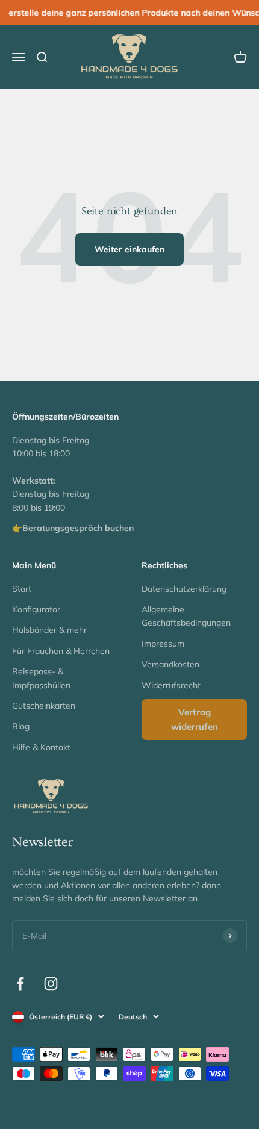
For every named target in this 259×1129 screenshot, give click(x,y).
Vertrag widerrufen (194, 719)
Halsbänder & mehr (49, 629)
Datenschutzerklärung (184, 588)
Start (21, 588)
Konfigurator (36, 609)
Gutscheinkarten (43, 705)
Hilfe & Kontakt (41, 747)
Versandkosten (170, 664)
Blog (21, 726)
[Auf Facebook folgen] (20, 983)
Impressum (163, 643)
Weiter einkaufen (129, 249)
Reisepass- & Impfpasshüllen (41, 678)
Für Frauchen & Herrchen (61, 650)
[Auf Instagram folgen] (51, 983)
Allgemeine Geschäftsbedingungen (186, 616)
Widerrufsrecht (171, 685)
